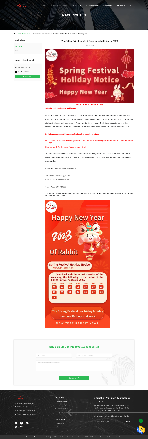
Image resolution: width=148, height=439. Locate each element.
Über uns (77, 5)
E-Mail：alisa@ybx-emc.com (26, 407)
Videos (65, 5)
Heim (44, 5)
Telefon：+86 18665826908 (26, 410)
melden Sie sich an (129, 421)
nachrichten (26, 34)
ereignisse (107, 5)
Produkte (54, 5)
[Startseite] (21, 5)
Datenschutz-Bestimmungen (35, 437)
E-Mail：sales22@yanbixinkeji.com (28, 414)
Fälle (16, 51)
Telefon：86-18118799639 (25, 403)
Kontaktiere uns (92, 5)
